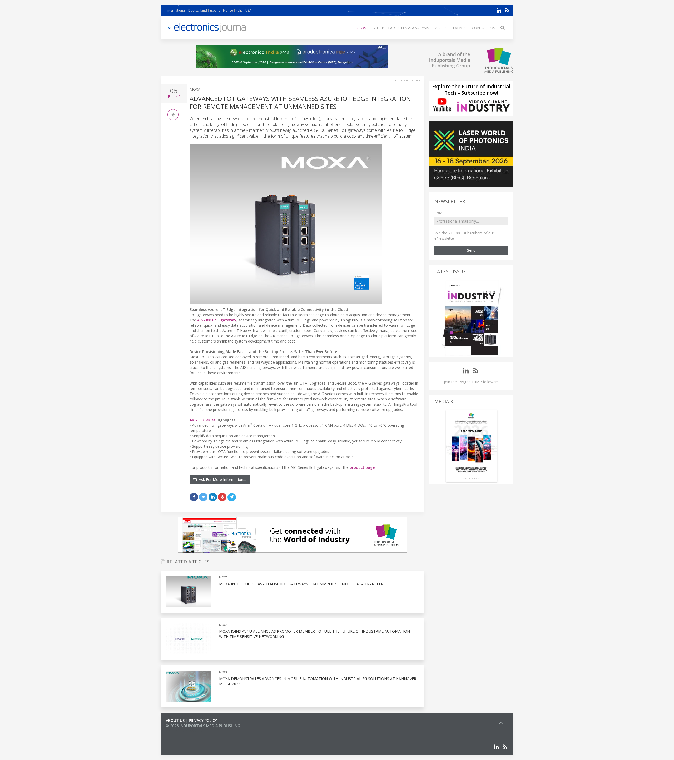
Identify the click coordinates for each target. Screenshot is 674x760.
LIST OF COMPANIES (184, 730)
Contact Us (483, 27)
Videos (441, 27)
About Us (175, 720)
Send (471, 250)
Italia (239, 10)
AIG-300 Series (202, 419)
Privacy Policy (203, 720)
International (176, 10)
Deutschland (197, 10)
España (215, 10)
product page (362, 467)
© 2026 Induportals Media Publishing (203, 725)
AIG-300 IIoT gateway (216, 320)
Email (439, 212)
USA (248, 10)
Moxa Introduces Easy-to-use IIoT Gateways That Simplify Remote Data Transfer (301, 583)
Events (460, 27)
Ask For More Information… (221, 479)
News (361, 27)
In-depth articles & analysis (400, 27)
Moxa (195, 89)
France (228, 10)
